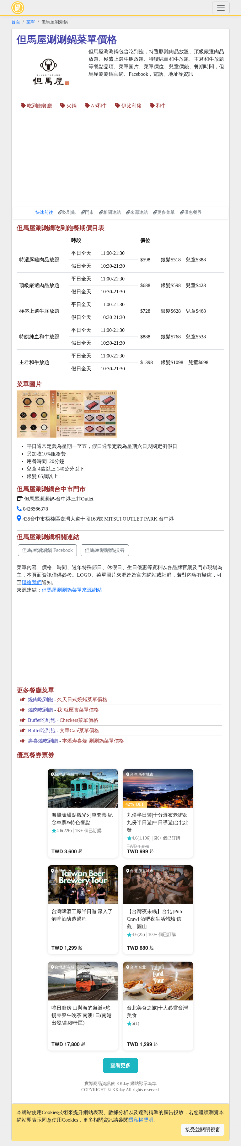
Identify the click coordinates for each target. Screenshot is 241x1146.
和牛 (160, 105)
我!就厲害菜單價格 (78, 709)
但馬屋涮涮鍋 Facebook (47, 550)
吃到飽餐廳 (39, 105)
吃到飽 (69, 212)
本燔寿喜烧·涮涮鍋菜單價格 (93, 740)
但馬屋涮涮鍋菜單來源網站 (72, 590)
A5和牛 (98, 105)
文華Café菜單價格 (79, 730)
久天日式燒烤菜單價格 (82, 699)
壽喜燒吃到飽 (43, 740)
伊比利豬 (131, 105)
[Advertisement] (69, 158)
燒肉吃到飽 (40, 699)
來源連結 (139, 212)
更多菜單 (166, 212)
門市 (89, 212)
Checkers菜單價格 (79, 720)
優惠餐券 (193, 212)
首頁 (15, 21)
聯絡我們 (32, 582)
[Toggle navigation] (221, 8)
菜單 (30, 21)
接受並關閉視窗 (202, 1129)
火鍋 (71, 105)
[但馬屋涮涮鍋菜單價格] (67, 414)
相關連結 (112, 212)
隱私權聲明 (140, 1120)
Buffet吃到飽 (42, 720)
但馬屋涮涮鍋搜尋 (105, 550)
